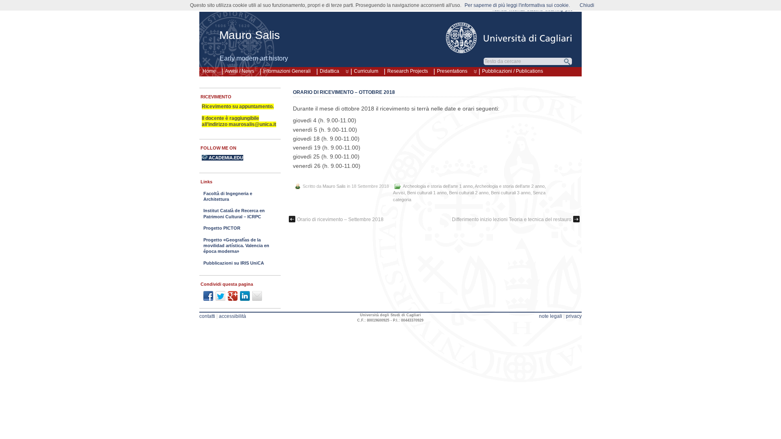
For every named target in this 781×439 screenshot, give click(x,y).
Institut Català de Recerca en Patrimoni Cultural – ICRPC (234, 213)
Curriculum (366, 71)
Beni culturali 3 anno (510, 192)
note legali (550, 316)
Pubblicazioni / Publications (512, 71)
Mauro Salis (249, 35)
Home (209, 71)
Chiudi (587, 5)
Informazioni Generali (287, 71)
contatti (207, 316)
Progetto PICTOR (221, 228)
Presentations (452, 71)
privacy (574, 316)
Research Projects (407, 71)
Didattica (329, 71)
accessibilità (232, 316)
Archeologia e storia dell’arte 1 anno (438, 186)
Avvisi (399, 192)
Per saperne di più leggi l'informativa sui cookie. (517, 5)
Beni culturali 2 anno (469, 192)
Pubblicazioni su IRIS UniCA (233, 263)
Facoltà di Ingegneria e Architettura (227, 196)
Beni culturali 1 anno (427, 192)
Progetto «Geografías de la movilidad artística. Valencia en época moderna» (236, 245)
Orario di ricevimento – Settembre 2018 (340, 219)
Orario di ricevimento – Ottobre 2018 (344, 92)
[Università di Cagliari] (509, 38)
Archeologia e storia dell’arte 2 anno (510, 186)
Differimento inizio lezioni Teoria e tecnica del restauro (512, 219)
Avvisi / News (239, 71)
